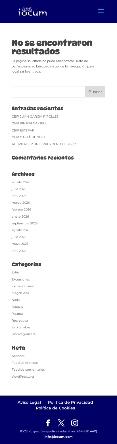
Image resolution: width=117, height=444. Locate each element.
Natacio (17, 307)
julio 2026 (19, 189)
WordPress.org (23, 377)
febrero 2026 (21, 209)
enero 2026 (20, 216)
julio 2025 (19, 237)
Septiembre (21, 327)
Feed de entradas (25, 363)
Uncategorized (23, 334)
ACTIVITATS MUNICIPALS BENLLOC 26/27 (44, 144)
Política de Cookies (55, 408)
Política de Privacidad (70, 402)
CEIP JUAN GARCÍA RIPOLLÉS (35, 116)
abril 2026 (19, 196)
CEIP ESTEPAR (23, 130)
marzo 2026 (21, 203)
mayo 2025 (20, 244)
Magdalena (20, 293)
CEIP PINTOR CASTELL (29, 123)
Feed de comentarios (28, 369)
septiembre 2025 (24, 223)
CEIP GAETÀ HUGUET (28, 137)
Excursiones (21, 279)
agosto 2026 (21, 182)
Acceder (18, 356)
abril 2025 (19, 251)
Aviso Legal (29, 402)
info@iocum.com (59, 437)
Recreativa (20, 320)
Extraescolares (23, 286)
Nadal (16, 300)
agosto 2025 (21, 230)
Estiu (15, 272)
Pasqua (17, 314)
